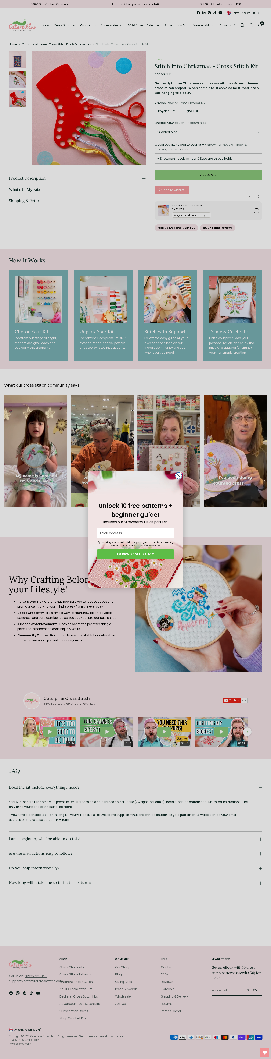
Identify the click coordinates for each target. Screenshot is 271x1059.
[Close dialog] (179, 475)
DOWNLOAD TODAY (135, 554)
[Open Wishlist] (264, 1052)
